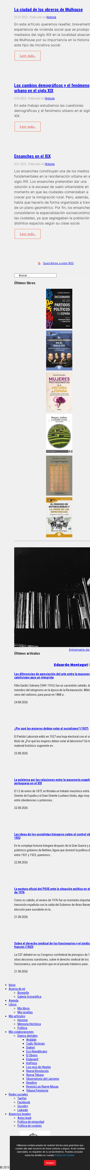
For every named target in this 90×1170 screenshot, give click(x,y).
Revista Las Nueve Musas (42, 1087)
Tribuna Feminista (37, 1090)
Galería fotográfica (29, 997)
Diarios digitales (27, 1036)
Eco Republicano (36, 1051)
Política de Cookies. (65, 1155)
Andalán (31, 1040)
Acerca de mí (17, 989)
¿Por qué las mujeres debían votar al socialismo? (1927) (51, 728)
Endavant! (32, 1059)
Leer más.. (28, 55)
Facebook (23, 1102)
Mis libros (23, 1008)
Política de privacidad (30, 1122)
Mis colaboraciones (21, 1032)
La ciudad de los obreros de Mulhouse (48, 9)
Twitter (22, 1098)
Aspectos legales (20, 1114)
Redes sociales (18, 1094)
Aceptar (50, 1162)
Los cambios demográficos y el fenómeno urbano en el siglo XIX (51, 88)
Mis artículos (17, 1016)
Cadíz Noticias (35, 1044)
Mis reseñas (25, 1012)
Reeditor (31, 1083)
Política (22, 1028)
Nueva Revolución (37, 1071)
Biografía (23, 993)
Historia (51, 17)
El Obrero (32, 1055)
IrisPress (31, 1063)
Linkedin (22, 1110)
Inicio (12, 985)
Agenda (13, 1000)
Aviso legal (24, 1118)
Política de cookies (29, 1126)
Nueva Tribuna (35, 1075)
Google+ (22, 1106)
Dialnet (30, 1047)
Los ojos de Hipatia (38, 1067)
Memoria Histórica (29, 1024)
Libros (13, 1004)
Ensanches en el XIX (32, 156)
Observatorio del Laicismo (42, 1079)
